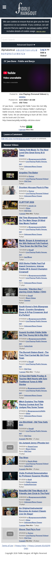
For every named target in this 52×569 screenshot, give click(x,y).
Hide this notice (41, 31)
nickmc (22, 97)
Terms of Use (7, 545)
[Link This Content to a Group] (29, 126)
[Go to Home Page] (26, 9)
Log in (43, 49)
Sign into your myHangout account (15, 138)
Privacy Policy (20, 545)
